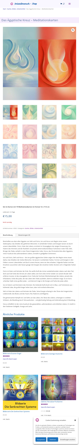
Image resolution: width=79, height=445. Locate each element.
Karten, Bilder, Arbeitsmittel (16, 9)
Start (4, 9)
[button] (75, 420)
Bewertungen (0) (24, 235)
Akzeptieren (41, 439)
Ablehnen (53, 439)
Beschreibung (8, 235)
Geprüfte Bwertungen (10, 359)
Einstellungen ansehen (67, 439)
